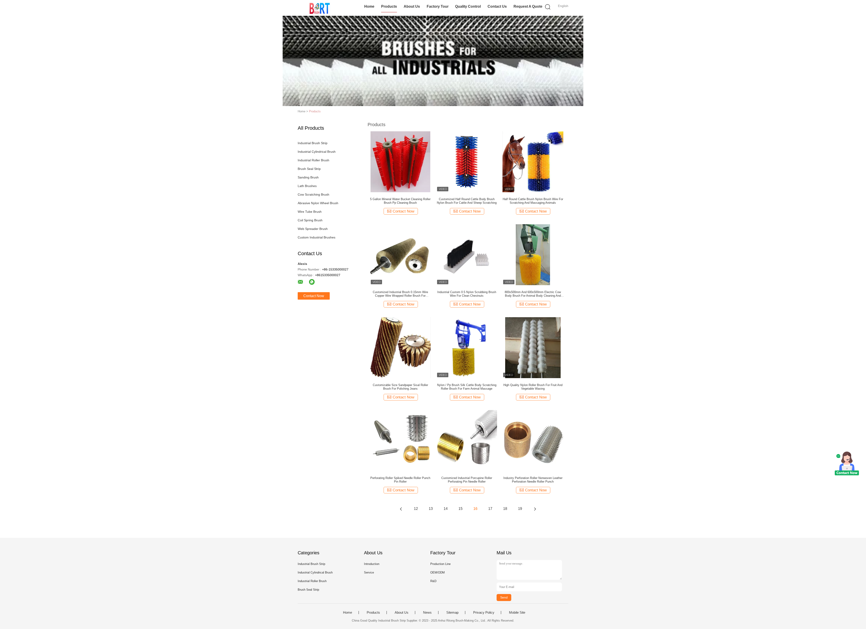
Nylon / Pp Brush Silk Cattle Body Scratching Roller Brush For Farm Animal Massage (466, 386)
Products (389, 6)
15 (460, 509)
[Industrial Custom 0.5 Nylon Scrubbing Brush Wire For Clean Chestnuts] (466, 254)
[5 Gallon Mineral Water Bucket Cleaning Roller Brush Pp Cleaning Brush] (400, 161)
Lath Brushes (307, 186)
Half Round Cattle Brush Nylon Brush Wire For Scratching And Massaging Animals (533, 200)
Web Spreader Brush (313, 229)
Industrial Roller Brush (313, 160)
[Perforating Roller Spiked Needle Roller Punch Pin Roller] (400, 440)
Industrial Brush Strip (312, 143)
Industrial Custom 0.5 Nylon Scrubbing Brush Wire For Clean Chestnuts (466, 293)
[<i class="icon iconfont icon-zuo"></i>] (401, 509)
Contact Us (497, 6)
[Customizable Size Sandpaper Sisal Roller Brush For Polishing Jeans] (400, 347)
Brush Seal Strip (309, 169)
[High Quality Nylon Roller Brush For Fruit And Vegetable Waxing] (533, 347)
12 (416, 509)
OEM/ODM (437, 572)
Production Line (440, 564)
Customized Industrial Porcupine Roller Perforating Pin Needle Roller (466, 479)
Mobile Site (517, 612)
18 (505, 509)
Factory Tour (438, 6)
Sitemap (452, 612)
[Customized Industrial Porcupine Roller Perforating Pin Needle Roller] (466, 440)
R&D (433, 581)
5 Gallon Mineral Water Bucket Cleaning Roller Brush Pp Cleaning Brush (400, 200)
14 (446, 509)
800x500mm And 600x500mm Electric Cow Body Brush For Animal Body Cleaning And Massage (533, 294)
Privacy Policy (483, 612)
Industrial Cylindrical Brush (317, 151)
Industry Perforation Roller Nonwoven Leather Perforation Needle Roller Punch (532, 479)
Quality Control (468, 6)
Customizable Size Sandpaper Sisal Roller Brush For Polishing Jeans (400, 386)
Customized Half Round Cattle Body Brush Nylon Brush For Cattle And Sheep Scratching (467, 200)
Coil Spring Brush (310, 220)
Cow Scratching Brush (313, 194)
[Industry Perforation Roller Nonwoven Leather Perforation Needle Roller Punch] (532, 440)
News (427, 612)
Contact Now (313, 296)
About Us (412, 6)
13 (431, 509)
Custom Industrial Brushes (316, 237)
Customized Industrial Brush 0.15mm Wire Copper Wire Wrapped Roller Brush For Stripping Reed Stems (400, 294)
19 (520, 509)
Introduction (371, 564)
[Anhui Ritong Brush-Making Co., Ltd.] (320, 8)
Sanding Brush (308, 177)
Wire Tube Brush (310, 211)
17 (490, 509)
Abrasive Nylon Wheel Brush (318, 203)
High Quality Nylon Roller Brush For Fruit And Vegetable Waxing (532, 386)
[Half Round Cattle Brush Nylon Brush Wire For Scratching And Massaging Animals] (532, 161)
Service (369, 572)
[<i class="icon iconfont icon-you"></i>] (535, 509)
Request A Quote (528, 6)
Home (369, 6)
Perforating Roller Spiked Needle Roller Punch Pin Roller (400, 479)
